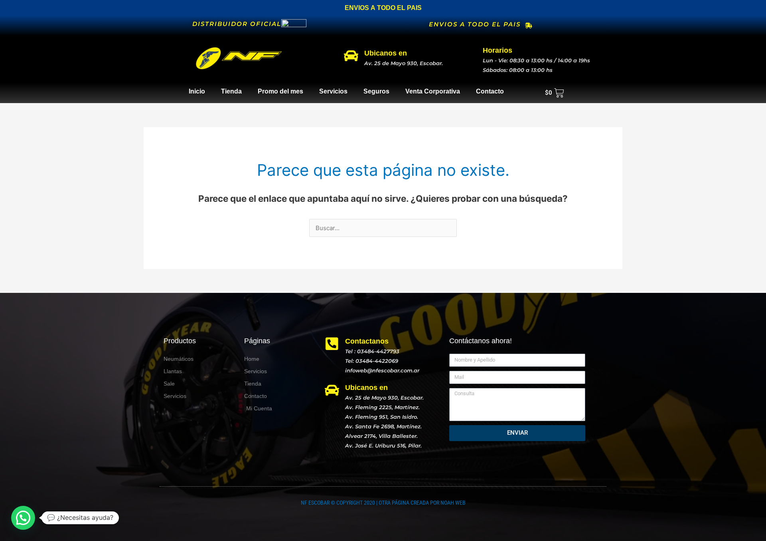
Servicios (333, 91)
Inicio (197, 91)
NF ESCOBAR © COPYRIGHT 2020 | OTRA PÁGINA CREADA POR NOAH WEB (383, 502)
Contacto (490, 91)
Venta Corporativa (432, 91)
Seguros (376, 91)
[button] (23, 518)
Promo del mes (280, 91)
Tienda (231, 91)
